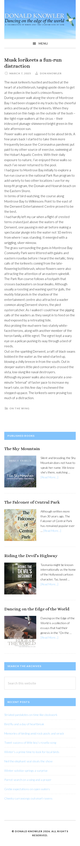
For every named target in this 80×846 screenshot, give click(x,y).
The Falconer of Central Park (32, 502)
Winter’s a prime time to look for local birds (31, 752)
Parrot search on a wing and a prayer (27, 779)
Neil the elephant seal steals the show (28, 761)
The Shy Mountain (22, 448)
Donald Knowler (40, 19)
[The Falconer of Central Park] (20, 525)
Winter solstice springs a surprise (26, 770)
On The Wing (19, 408)
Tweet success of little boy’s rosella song (30, 742)
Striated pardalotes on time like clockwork (30, 714)
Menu (43, 43)
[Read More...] (49, 477)
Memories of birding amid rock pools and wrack (34, 733)
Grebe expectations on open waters (27, 789)
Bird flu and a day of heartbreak (24, 724)
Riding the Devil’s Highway (31, 555)
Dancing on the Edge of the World (36, 609)
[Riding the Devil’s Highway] (20, 579)
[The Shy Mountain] (20, 472)
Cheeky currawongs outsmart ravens (28, 798)
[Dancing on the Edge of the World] (20, 632)
